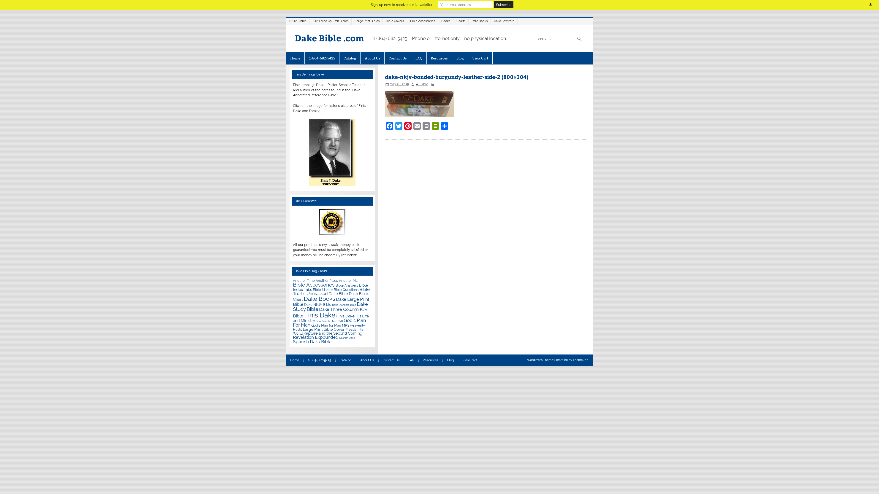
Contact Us (398, 58)
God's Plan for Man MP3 (330, 325)
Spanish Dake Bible (312, 341)
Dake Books (319, 298)
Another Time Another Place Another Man (326, 280)
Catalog (350, 58)
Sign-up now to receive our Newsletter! (402, 5)
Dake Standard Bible (344, 304)
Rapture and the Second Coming (333, 333)
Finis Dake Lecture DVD (329, 321)
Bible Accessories (422, 21)
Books (445, 21)
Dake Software (504, 21)
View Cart (480, 58)
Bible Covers (395, 21)
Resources (439, 58)
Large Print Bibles (367, 21)
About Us (372, 58)
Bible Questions (346, 290)
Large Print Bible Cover (324, 329)
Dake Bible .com (329, 38)
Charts (460, 21)
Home (295, 58)
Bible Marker (323, 290)
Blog (460, 58)
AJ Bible (422, 84)
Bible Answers (347, 285)
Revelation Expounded (315, 337)
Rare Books (480, 21)
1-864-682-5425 (322, 58)
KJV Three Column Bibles (330, 21)
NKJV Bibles (297, 21)
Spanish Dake (347, 337)
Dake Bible (338, 293)
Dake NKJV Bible (317, 304)
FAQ (418, 58)
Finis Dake (319, 315)
